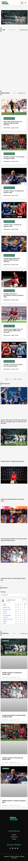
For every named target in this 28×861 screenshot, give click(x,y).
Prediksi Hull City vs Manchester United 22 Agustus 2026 (13, 295)
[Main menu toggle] (22, 3)
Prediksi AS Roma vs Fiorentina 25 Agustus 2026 (14, 157)
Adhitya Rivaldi (7, 127)
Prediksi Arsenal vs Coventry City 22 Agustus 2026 (13, 365)
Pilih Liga (3, 592)
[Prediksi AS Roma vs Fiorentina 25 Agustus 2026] (14, 142)
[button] (25, 3)
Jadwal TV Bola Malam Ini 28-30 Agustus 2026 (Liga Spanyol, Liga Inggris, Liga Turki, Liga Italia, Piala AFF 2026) (14, 421)
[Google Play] (17, 848)
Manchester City (6, 607)
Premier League (11, 599)
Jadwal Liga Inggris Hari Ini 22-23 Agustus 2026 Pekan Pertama (13, 330)
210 (15, 379)
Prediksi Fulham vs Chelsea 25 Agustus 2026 (14, 191)
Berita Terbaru (6, 383)
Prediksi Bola (5, 633)
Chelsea (4, 623)
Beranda (14, 834)
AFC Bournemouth (7, 615)
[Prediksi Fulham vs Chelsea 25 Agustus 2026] (14, 176)
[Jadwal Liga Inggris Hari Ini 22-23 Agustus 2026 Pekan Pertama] (14, 314)
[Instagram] (10, 848)
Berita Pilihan (6, 93)
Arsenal (4, 605)
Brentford (5, 621)
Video (3, 29)
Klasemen (5, 587)
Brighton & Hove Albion (7, 619)
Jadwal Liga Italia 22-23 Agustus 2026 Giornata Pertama (12, 260)
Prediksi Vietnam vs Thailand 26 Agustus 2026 (12, 461)
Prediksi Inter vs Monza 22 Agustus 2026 (12, 225)
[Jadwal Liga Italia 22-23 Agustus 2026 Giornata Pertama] (14, 243)
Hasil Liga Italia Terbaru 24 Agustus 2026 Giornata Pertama (13, 123)
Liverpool (5, 613)
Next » (20, 379)
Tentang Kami (14, 836)
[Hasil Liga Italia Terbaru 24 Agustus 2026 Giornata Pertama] (14, 107)
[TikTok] (15, 848)
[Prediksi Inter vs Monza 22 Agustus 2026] (14, 210)
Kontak (14, 839)
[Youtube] (12, 848)
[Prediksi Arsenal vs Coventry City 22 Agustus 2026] (14, 349)
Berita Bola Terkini (9, 118)
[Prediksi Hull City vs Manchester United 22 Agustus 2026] (14, 279)
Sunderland (5, 617)
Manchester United (7, 609)
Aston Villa (5, 611)
